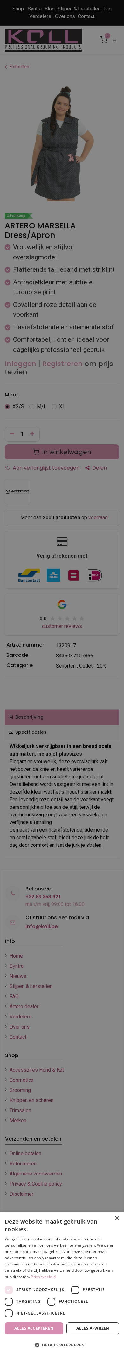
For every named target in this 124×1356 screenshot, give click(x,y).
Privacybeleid (43, 1276)
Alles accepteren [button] (33, 1328)
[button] (62, 1345)
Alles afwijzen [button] (92, 1328)
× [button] (116, 1218)
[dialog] (62, 1284)
